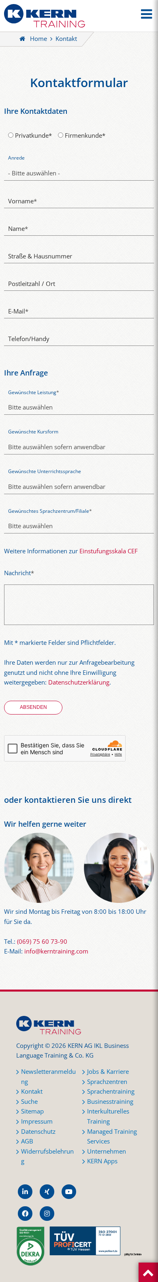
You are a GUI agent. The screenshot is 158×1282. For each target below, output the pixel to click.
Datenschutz (38, 1131)
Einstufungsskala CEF (108, 551)
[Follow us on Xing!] (47, 1192)
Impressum (37, 1121)
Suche (29, 1101)
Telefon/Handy (28, 338)
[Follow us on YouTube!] (69, 1192)
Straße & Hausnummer (40, 256)
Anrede (16, 157)
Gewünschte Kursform (33, 431)
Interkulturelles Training (108, 1116)
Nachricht (19, 573)
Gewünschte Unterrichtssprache (44, 471)
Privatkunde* (32, 135)
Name (18, 228)
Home (38, 38)
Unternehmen (106, 1151)
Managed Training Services (112, 1136)
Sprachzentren (107, 1081)
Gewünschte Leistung (33, 392)
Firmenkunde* (84, 135)
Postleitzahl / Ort (31, 283)
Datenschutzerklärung (78, 682)
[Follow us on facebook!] (25, 1213)
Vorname (22, 201)
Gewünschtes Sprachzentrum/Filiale (50, 511)
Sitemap (32, 1111)
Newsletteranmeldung (48, 1076)
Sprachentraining (111, 1091)
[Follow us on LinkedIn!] (25, 1192)
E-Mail (18, 311)
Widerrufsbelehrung (47, 1156)
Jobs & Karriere (108, 1071)
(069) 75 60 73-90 (42, 941)
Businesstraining (110, 1101)
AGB (27, 1141)
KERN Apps (102, 1161)
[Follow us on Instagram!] (47, 1213)
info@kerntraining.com (56, 951)
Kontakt (32, 1091)
